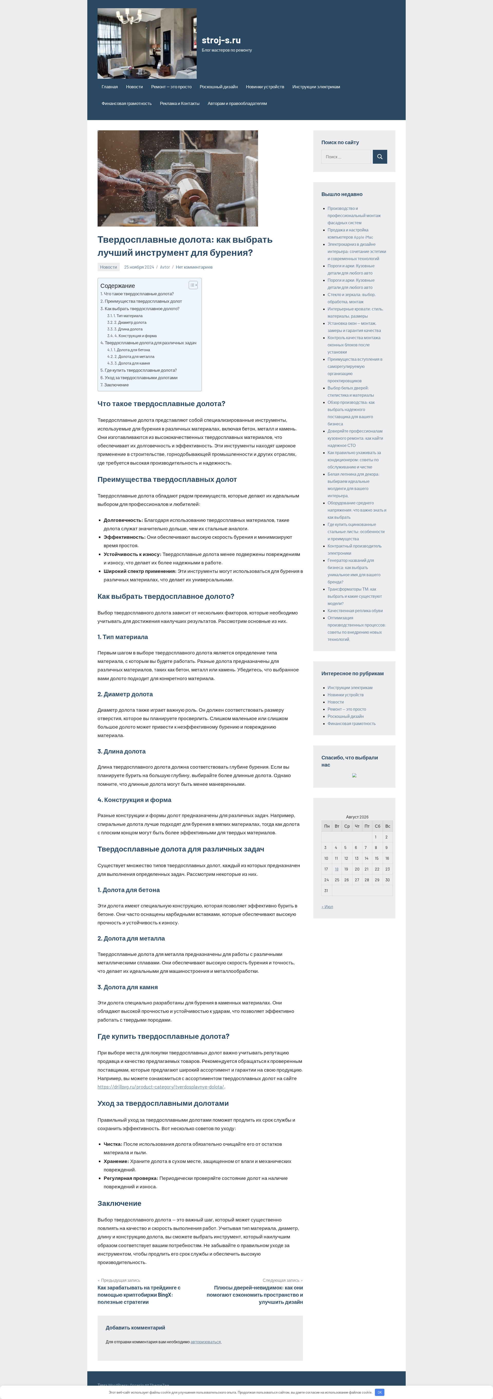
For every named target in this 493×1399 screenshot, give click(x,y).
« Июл (327, 906)
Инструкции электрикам (316, 86)
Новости (134, 86)
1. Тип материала (128, 315)
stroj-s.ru (221, 39)
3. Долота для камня (132, 363)
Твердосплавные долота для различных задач (150, 342)
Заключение (116, 384)
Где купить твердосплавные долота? (141, 370)
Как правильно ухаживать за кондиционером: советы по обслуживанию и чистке (354, 459)
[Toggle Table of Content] (190, 285)
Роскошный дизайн (219, 86)
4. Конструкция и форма (136, 335)
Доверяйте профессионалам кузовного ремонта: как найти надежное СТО (355, 438)
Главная (110, 86)
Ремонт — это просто (171, 86)
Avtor (165, 266)
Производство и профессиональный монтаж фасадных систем (354, 215)
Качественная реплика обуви (355, 610)
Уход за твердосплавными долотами (141, 377)
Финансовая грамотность (127, 103)
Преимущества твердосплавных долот (143, 301)
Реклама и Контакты (180, 103)
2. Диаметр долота (130, 322)
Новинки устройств (265, 86)
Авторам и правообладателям (237, 103)
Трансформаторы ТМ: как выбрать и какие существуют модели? (355, 596)
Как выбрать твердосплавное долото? (142, 308)
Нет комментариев (194, 266)
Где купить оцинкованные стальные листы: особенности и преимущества (356, 531)
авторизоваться (206, 1341)
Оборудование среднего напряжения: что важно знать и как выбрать (357, 510)
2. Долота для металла (134, 356)
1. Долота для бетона (132, 349)
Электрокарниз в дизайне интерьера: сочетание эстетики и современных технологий (357, 251)
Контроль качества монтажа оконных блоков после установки (354, 344)
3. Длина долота (128, 329)
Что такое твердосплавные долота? (139, 293)
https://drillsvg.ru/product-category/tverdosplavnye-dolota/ (161, 1087)
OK (380, 1392)
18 (336, 868)
